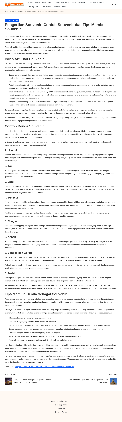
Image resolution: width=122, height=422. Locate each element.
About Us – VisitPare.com (61, 401)
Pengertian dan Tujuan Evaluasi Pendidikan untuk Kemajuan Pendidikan (44, 367)
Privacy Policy (61, 412)
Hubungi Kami (61, 405)
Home (6, 11)
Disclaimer (61, 408)
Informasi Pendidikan (16, 11)
